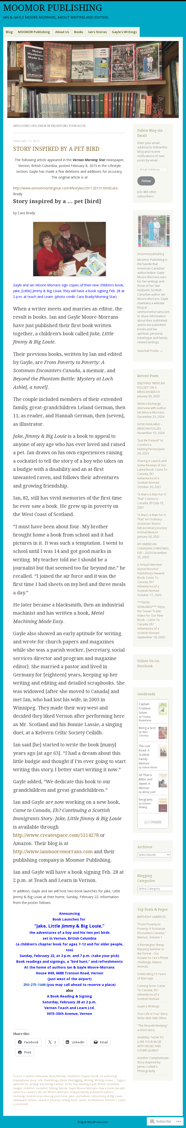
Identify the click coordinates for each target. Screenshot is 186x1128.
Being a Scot (147, 728)
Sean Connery (143, 733)
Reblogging (75, 1080)
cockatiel (41, 1088)
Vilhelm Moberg (145, 805)
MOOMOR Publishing (34, 32)
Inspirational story (24, 1080)
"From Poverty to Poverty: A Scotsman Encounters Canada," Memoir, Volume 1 (151, 930)
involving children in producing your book (40, 1096)
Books (78, 32)
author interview (37, 1076)
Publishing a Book (55, 1080)
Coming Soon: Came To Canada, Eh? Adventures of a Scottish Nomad (151, 992)
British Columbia (108, 1084)
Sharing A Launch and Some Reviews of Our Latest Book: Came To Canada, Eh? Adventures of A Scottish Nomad (152, 472)
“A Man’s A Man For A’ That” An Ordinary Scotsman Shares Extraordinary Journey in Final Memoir (152, 523)
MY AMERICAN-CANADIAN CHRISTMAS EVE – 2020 (153, 548)
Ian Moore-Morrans (56, 1092)
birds (68, 1084)
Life (40, 1080)
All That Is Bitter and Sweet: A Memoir (145, 781)
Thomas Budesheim (145, 718)
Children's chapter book (82, 1076)
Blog (9, 32)
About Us (62, 32)
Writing (88, 1080)
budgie (17, 1088)
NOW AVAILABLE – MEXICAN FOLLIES (149, 426)
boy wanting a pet (84, 1084)
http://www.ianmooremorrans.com (53, 851)
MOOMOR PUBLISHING (52, 8)
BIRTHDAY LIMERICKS (151, 917)
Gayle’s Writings (124, 32)
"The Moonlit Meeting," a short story (152, 1028)
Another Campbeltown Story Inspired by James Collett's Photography (153, 1064)
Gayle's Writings (148, 1006)
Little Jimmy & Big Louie (106, 1096)
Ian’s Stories (97, 32)
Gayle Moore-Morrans (83, 1088)
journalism (83, 1096)
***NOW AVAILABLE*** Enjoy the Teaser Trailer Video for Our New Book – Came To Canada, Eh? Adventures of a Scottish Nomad (151, 617)
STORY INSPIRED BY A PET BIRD (56, 149)
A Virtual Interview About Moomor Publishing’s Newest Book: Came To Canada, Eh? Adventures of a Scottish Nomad (150, 578)
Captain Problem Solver (145, 708)
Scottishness (96, 1100)
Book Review (57, 1076)
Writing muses (104, 1080)
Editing (53, 1088)
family (63, 1088)
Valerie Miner (149, 767)
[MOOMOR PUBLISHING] (93, 79)
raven (82, 1100)
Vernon (110, 1100)
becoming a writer (52, 1084)
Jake (71, 1096)
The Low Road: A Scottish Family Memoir (144, 754)
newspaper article (25, 1100)
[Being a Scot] (163, 739)
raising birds (69, 1100)
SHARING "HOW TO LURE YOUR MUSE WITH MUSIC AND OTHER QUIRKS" (150, 1043)
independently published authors (91, 1092)
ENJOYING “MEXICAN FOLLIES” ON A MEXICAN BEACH (151, 387)
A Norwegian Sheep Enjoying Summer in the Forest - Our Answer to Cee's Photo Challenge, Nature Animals (152, 956)
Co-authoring (108, 1076)
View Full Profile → (149, 351)
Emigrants (145, 800)
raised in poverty (49, 1100)
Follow (146, 181)
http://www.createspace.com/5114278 (56, 835)
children (28, 1088)
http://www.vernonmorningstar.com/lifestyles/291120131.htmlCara (65, 188)
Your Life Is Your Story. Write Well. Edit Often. (152, 1016)
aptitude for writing (25, 1084)
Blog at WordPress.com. (93, 1122)
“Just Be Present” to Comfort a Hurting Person (150, 444)
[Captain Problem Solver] (163, 715)
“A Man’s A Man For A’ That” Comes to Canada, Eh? (151, 498)
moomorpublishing (150, 254)
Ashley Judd (148, 792)
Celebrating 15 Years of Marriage (151, 976)
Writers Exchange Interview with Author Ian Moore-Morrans (151, 408)
